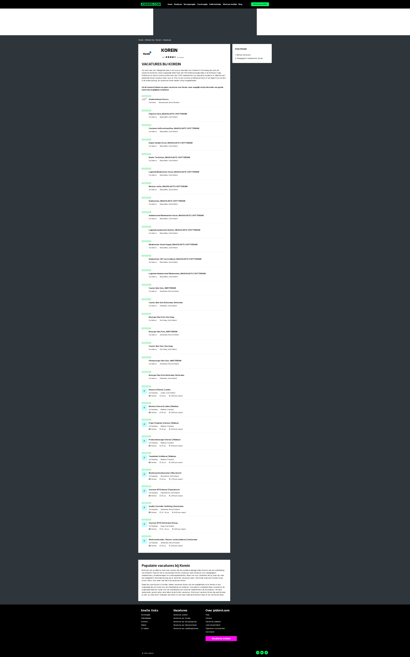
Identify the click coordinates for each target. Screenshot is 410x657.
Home (170, 4)
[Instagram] (257, 652)
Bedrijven (178, 4)
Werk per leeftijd (230, 4)
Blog (240, 4)
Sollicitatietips (215, 4)
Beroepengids (189, 4)
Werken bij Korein (243, 55)
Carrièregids (202, 4)
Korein (158, 40)
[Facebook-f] (266, 652)
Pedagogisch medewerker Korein (250, 58)
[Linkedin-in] (262, 652)
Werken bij (149, 40)
